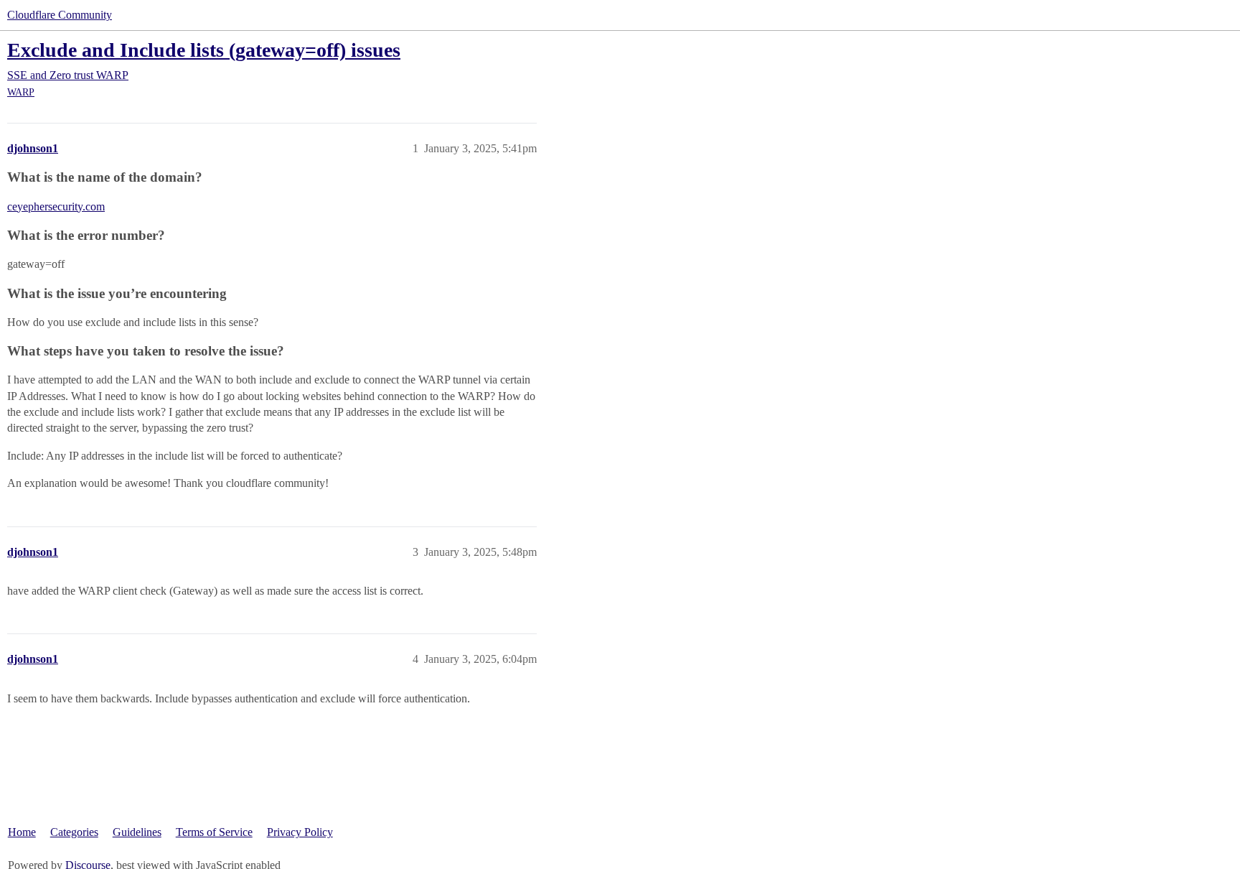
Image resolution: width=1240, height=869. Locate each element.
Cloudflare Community (59, 15)
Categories (74, 832)
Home (22, 832)
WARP (20, 92)
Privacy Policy (300, 832)
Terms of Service (214, 832)
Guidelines (137, 832)
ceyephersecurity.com (56, 206)
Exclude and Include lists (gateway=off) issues (203, 50)
